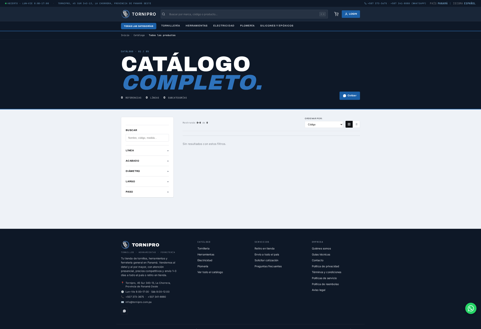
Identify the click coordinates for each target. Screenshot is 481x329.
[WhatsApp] (124, 311)
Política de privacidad (325, 266)
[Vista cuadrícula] (349, 124)
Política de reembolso (325, 284)
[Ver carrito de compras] (336, 14)
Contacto (317, 260)
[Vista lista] (356, 124)
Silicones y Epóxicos (276, 25)
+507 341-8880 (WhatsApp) (408, 3)
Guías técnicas (321, 254)
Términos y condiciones (326, 272)
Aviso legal (318, 289)
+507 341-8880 (157, 296)
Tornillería (170, 25)
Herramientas (197, 25)
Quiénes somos (321, 248)
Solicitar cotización (266, 260)
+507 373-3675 (135, 296)
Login (353, 14)
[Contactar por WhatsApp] (470, 308)
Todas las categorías (138, 26)
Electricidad (223, 25)
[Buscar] (165, 14)
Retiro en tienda (265, 248)
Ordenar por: (314, 118)
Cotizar (352, 95)
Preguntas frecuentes (268, 266)
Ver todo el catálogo (210, 272)
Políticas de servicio (324, 278)
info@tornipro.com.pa (138, 301)
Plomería (247, 25)
